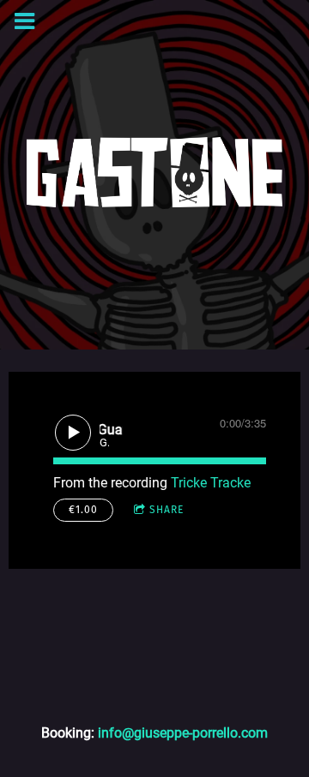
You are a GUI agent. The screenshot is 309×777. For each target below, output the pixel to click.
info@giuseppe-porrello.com (183, 733)
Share (166, 510)
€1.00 (83, 510)
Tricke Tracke (211, 483)
